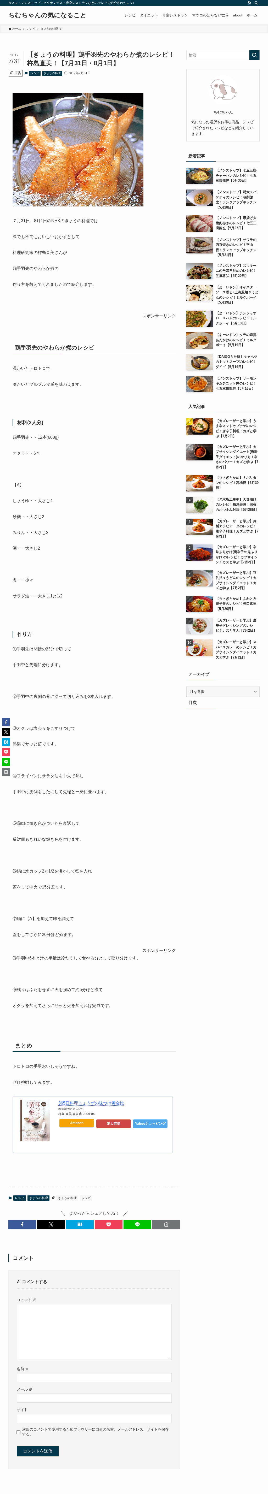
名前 (23, 1369)
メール (24, 1389)
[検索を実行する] (254, 55)
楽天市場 (113, 1123)
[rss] (249, 3)
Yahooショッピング (150, 1123)
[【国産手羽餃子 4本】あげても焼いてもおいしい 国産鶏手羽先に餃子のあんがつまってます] (78, 205)
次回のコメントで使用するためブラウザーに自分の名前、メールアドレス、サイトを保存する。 (95, 1431)
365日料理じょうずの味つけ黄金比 (91, 1103)
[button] (22, 1224)
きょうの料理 (52, 73)
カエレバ (78, 1108)
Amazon (76, 1123)
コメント (26, 1300)
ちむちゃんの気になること (47, 15)
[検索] (256, 3)
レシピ (35, 73)
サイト (22, 1410)
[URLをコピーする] (166, 1224)
